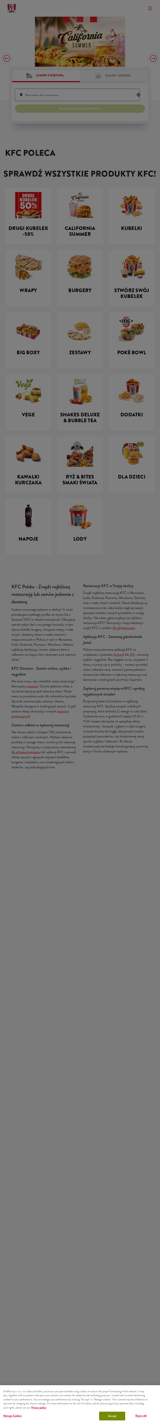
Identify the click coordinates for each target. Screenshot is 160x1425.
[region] (80, 1405)
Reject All (140, 1416)
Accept (112, 1416)
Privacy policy (38, 1408)
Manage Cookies (12, 1416)
